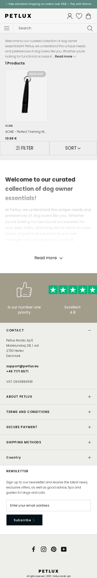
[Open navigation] (6, 28)
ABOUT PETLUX (19, 396)
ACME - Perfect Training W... (25, 132)
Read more (64, 56)
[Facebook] (33, 549)
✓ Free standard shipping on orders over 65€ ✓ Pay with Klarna (48, 4)
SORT (71, 148)
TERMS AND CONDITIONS (28, 412)
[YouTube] (63, 549)
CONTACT (15, 330)
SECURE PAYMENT (21, 427)
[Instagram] (43, 549)
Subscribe (23, 520)
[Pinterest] (53, 549)
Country (13, 457)
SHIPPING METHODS (23, 442)
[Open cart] (88, 16)
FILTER (27, 148)
